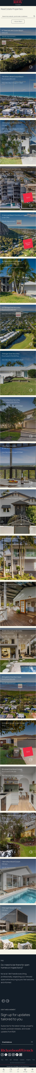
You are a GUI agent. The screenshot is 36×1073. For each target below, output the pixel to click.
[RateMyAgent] (17, 1054)
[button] (3, 1070)
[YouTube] (9, 1054)
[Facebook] (2, 1054)
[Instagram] (13, 1054)
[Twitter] (6, 1054)
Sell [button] (11, 1060)
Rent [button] (6, 1060)
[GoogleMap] (20, 1054)
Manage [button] (16, 1060)
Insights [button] (28, 1060)
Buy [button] (2, 1060)
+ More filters (18, 21)
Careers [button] (22, 1060)
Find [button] (33, 1060)
